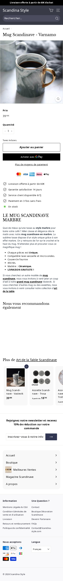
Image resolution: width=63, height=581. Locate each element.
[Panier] (51, 10)
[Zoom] (58, 99)
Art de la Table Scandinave (36, 359)
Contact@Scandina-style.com (41, 530)
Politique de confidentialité (16, 528)
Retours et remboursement (16, 523)
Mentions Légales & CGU (15, 507)
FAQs (34, 523)
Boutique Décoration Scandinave (42, 513)
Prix (5, 110)
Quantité (8, 124)
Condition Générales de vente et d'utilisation (14, 513)
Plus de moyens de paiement (31, 164)
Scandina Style (16, 10)
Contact (35, 507)
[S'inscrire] (51, 436)
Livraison (7, 519)
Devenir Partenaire (41, 519)
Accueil (6, 28)
